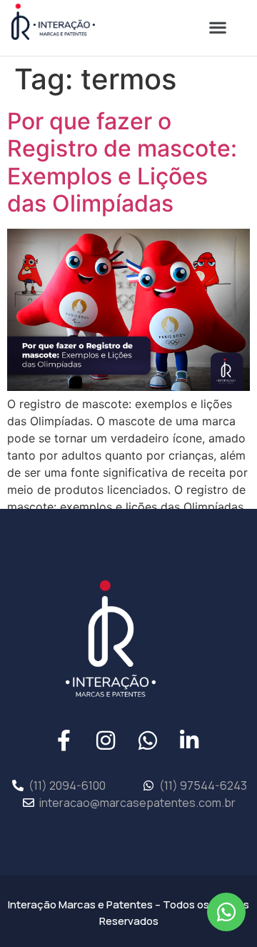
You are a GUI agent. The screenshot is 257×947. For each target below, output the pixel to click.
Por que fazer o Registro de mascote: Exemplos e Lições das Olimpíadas (122, 162)
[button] (217, 27)
